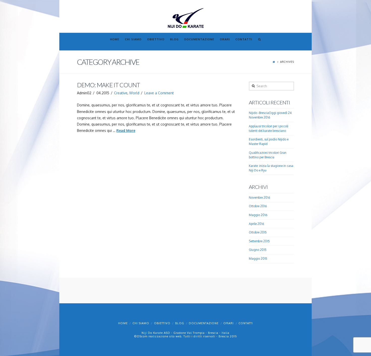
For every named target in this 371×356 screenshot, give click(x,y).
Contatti (245, 323)
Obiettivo (162, 323)
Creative (120, 93)
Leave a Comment (159, 93)
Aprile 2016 (256, 224)
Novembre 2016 (259, 197)
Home (123, 323)
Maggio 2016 (258, 215)
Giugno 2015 (258, 250)
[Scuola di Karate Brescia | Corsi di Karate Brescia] (185, 18)
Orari (228, 323)
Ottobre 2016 (258, 206)
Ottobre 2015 (258, 232)
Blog (179, 323)
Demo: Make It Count (108, 84)
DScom (142, 336)
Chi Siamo (140, 323)
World (134, 93)
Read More (125, 130)
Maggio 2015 (258, 258)
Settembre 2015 (259, 241)
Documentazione (204, 323)
